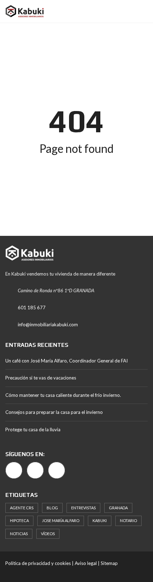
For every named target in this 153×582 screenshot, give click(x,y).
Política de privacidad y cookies (38, 563)
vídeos (48, 533)
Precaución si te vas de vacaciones (40, 378)
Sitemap (109, 563)
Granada (118, 507)
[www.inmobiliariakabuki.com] (22, 11)
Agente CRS (21, 507)
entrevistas (83, 507)
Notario (128, 520)
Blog (52, 507)
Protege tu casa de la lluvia (32, 429)
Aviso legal (86, 563)
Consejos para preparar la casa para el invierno (54, 412)
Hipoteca (19, 520)
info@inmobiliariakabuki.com (48, 324)
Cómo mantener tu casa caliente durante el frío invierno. (63, 395)
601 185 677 (32, 307)
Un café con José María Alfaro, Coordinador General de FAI (66, 361)
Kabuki (100, 520)
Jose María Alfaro (60, 520)
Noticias (19, 533)
